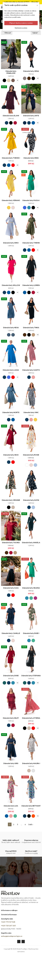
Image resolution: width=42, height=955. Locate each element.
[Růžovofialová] (35, 598)
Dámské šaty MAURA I (31, 763)
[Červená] (13, 165)
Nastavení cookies (21, 28)
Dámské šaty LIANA (11, 370)
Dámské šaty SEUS (11, 455)
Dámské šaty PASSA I (31, 200)
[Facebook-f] (18, 941)
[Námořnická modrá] (24, 123)
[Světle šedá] (33, 770)
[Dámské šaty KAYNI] (31, 483)
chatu (36, 853)
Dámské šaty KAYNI (31, 500)
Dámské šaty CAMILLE (11, 633)
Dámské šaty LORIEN (31, 285)
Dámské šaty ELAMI (11, 115)
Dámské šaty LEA (11, 806)
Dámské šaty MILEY (11, 718)
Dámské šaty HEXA (11, 327)
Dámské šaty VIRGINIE (11, 500)
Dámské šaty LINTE (31, 115)
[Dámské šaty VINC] (31, 395)
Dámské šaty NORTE (10, 412)
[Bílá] (27, 465)
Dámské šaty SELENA (31, 588)
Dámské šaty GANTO (31, 370)
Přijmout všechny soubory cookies (21, 23)
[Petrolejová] (29, 207)
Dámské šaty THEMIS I (11, 158)
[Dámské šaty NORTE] (11, 395)
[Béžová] (13, 507)
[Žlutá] (8, 207)
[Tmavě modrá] (6, 123)
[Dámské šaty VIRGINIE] (11, 483)
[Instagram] (23, 941)
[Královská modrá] (24, 207)
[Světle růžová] (13, 207)
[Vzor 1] (8, 335)
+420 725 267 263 (8, 926)
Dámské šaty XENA (31, 71)
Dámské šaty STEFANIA (31, 675)
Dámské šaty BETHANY (31, 806)
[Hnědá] (13, 80)
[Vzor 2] (13, 335)
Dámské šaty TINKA (31, 327)
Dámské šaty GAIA (11, 588)
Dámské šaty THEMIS (31, 243)
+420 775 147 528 (8, 922)
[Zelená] (31, 598)
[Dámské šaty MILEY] (11, 701)
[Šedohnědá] (24, 78)
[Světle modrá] (35, 465)
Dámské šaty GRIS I (11, 243)
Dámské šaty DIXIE (11, 675)
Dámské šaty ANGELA (31, 542)
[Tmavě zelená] (4, 683)
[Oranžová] (33, 816)
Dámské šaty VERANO (11, 200)
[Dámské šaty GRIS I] (11, 226)
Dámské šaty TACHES (11, 542)
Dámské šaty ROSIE (31, 455)
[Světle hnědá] (33, 335)
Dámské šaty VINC (31, 412)
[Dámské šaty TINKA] (31, 311)
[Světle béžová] (8, 80)
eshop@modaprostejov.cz (11, 936)
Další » (30, 824)
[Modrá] (33, 123)
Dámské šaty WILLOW (11, 285)
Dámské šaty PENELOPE (11, 72)
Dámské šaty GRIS (10, 763)
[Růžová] (33, 377)
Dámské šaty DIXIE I (31, 633)
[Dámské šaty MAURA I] (31, 746)
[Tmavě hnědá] (29, 78)
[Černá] (4, 80)
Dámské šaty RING (31, 158)
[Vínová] (15, 123)
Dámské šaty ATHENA (31, 718)
